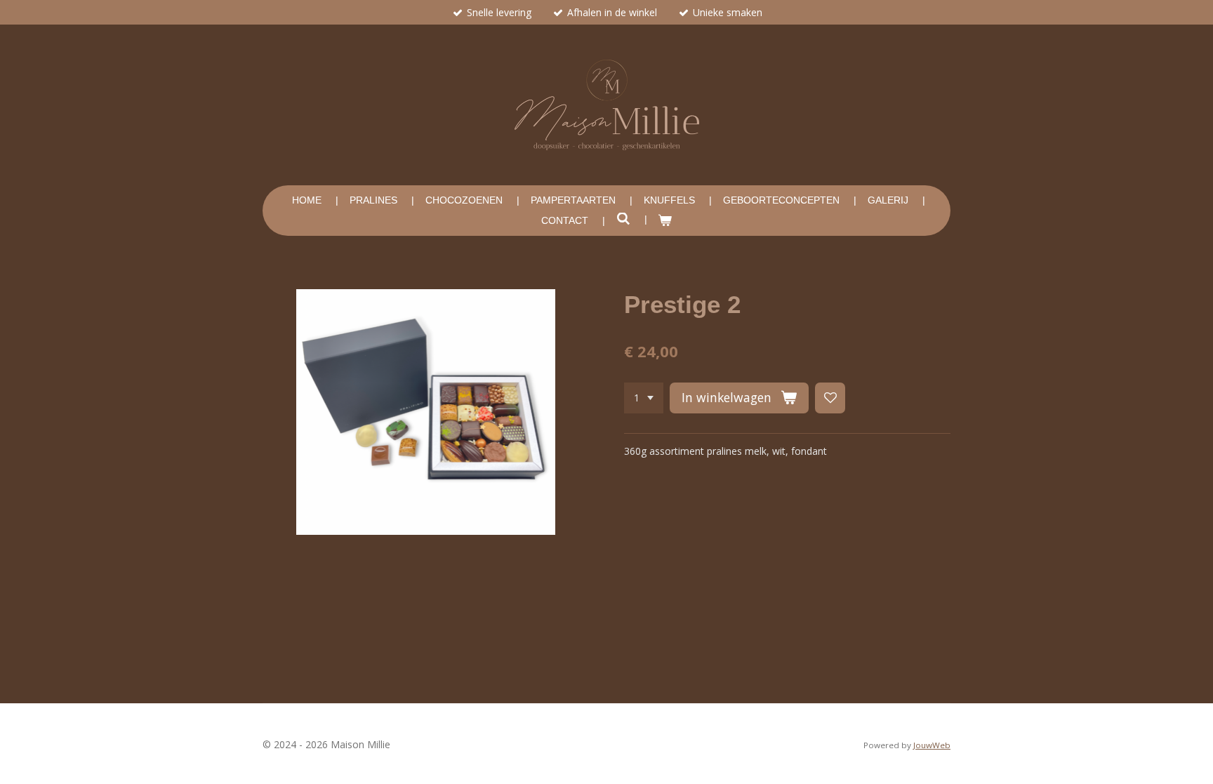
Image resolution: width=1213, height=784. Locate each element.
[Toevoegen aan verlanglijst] (830, 398)
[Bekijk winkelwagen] (665, 221)
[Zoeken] (623, 219)
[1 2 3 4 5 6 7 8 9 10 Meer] (643, 398)
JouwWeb (931, 745)
